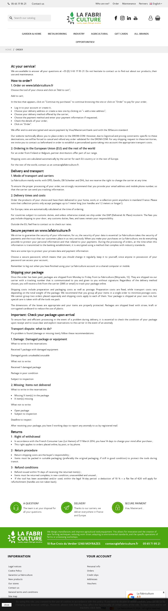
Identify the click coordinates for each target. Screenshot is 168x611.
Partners (143, 3)
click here (95, 607)
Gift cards (121, 33)
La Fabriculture (145, 593)
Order (116, 3)
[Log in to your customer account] (150, 18)
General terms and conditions (23, 592)
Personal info (93, 566)
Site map (12, 596)
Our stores (13, 583)
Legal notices (14, 566)
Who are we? (102, 3)
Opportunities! (85, 42)
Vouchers (91, 583)
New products (15, 579)
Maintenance (129, 3)
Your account (99, 556)
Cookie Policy (15, 570)
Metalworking (57, 33)
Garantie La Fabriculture (20, 575)
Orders (90, 570)
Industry (78, 33)
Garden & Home (31, 33)
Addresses (91, 579)
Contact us (38, 3)
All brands (141, 33)
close (6, 604)
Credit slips (92, 575)
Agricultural (99, 33)
